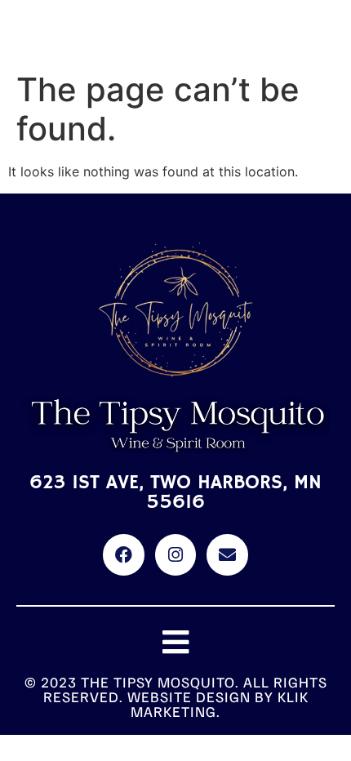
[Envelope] (227, 554)
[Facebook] (123, 554)
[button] (176, 642)
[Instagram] (175, 554)
